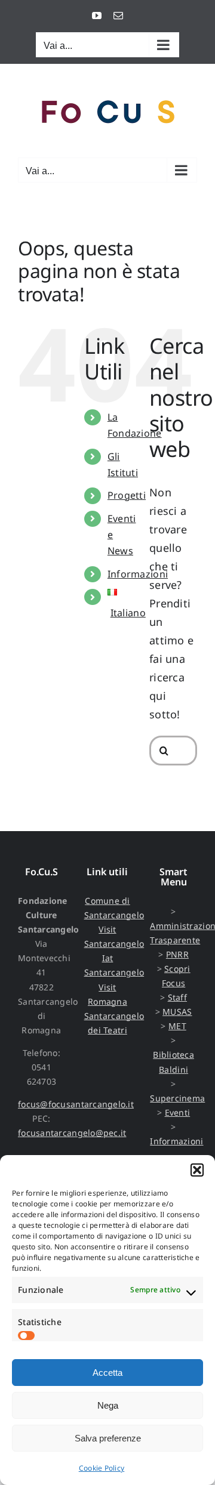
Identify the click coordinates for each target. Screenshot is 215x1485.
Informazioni (138, 574)
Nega (107, 1405)
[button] (197, 1170)
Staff (177, 997)
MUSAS (177, 1011)
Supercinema (177, 1098)
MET (177, 1026)
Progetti (127, 495)
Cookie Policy (102, 1468)
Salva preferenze (108, 1438)
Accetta (107, 1372)
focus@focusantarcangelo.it (76, 1104)
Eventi (178, 1112)
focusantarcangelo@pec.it (72, 1132)
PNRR (177, 954)
